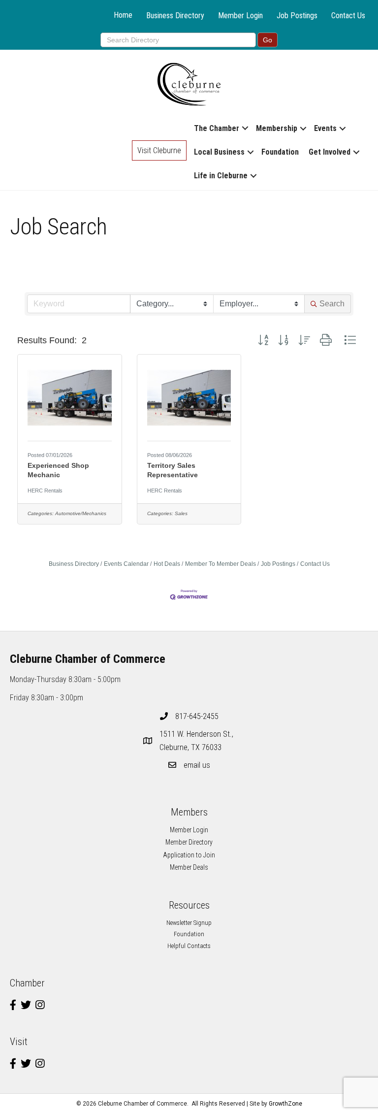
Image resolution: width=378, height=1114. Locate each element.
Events (325, 128)
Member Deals (189, 867)
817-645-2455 (197, 716)
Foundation (280, 152)
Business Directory (175, 15)
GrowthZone (285, 1103)
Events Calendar (126, 563)
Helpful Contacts (189, 946)
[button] (263, 340)
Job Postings (297, 15)
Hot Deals (167, 563)
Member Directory (189, 842)
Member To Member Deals (220, 563)
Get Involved (329, 152)
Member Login (240, 15)
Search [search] (332, 303)
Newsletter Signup (189, 922)
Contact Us (348, 15)
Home (123, 15)
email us (197, 765)
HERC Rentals (45, 490)
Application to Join (189, 855)
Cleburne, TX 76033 (197, 740)
